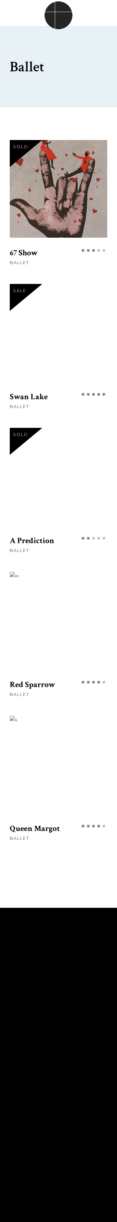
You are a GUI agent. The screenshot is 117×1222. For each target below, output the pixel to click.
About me (24, 959)
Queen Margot (35, 828)
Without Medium (34, 1057)
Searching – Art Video (43, 1018)
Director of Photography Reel (57, 1047)
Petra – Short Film (37, 979)
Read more (59, 199)
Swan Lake (29, 396)
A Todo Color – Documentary (55, 989)
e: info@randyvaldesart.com (54, 1116)
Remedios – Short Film (43, 969)
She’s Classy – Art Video (46, 1028)
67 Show (24, 252)
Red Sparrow (32, 684)
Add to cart (58, 343)
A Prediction (32, 540)
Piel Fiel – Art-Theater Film (49, 1008)
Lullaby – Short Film (41, 999)
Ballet (19, 262)
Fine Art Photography (43, 1038)
